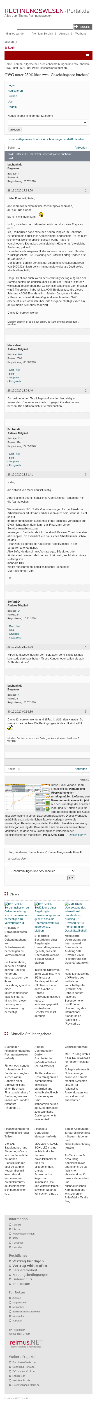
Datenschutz (22, 1279)
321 (20, 438)
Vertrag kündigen (28, 1261)
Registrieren (15, 90)
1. (86, 190)
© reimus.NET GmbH (16, 1398)
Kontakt (16, 1224)
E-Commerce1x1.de (23, 1371)
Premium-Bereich (42, 33)
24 (19, 610)
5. (86, 711)
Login (11, 47)
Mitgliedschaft (19, 1302)
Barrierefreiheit (24, 1270)
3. (86, 474)
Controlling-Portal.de (23, 1366)
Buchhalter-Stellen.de (24, 1362)
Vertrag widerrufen (29, 1266)
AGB (15, 1238)
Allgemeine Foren (35, 64)
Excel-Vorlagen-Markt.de (25, 1385)
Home (8, 64)
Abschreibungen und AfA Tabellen (68, 64)
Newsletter (18, 1316)
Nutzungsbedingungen (30, 1275)
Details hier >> (78, 834)
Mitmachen (18, 1307)
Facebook (17, 1242)
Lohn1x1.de (18, 1376)
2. (86, 390)
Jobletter (17, 1320)
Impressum (21, 1284)
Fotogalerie (15, 381)
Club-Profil (14, 369)
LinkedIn (17, 1247)
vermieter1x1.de (21, 1380)
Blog (11, 373)
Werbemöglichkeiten (23, 1233)
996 (20, 354)
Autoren (64, 33)
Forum (18, 64)
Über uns (17, 1229)
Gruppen (14, 377)
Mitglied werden (15, 33)
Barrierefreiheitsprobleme (26, 1311)
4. (86, 646)
